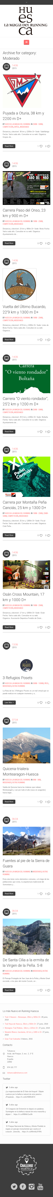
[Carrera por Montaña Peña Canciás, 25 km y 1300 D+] (26, 477)
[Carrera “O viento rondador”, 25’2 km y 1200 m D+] (26, 379)
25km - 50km (38, 124)
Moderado (24, 127)
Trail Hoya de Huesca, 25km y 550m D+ (20, 1024)
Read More (9, 146)
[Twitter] (14, 1186)
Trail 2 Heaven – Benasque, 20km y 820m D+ (23, 1017)
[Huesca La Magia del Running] (26, 21)
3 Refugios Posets (17, 678)
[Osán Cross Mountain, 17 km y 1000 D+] (26, 574)
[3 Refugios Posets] (26, 662)
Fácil (46, 683)
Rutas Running (18, 686)
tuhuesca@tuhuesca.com (17, 1073)
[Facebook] (22, 1186)
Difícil (16, 127)
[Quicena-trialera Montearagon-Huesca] (26, 745)
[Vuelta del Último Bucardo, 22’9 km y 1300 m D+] (19, 285)
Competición (8, 127)
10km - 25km (38, 221)
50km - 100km (38, 683)
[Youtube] (40, 1186)
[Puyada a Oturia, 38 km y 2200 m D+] (22, 90)
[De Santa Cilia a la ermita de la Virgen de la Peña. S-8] (26, 936)
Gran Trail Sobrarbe (12, 1039)
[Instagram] (31, 1186)
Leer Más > (9, 702)
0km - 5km (37, 780)
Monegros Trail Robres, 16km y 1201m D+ (21, 1028)
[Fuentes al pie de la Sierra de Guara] (26, 841)
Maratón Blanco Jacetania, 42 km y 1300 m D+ (23, 1032)
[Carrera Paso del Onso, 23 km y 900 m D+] (26, 188)
